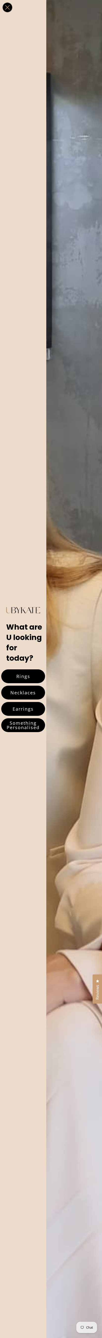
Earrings (23, 709)
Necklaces (23, 693)
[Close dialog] (7, 7)
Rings (23, 676)
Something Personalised (23, 725)
